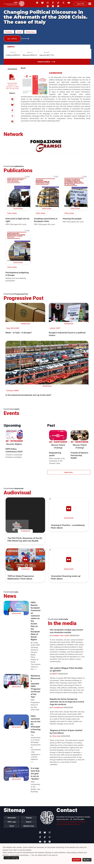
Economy (9, 32)
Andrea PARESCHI (13, 55)
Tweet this (12, 116)
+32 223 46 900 (62, 822)
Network (13, 52)
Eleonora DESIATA (30, 55)
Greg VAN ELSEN (12, 328)
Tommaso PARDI (12, 390)
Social (19, 32)
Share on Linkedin (12, 99)
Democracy (30, 32)
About (11, 826)
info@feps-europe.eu (78, 822)
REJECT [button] (86, 860)
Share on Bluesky (12, 105)
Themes (29, 818)
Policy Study (12, 213)
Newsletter (12, 818)
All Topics (12, 39)
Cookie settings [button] (11, 858)
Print (12, 121)
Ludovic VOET (55, 328)
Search (79, 4)
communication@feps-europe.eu (68, 824)
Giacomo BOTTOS (46, 55)
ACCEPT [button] (76, 860)
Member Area (29, 826)
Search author (44, 62)
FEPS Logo (12, 822)
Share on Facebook (12, 110)
